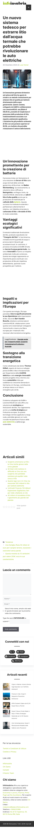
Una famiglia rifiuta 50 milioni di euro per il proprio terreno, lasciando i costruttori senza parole (17, 548)
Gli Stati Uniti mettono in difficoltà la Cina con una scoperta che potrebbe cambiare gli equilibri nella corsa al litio (17, 474)
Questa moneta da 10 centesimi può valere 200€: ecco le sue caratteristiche (16, 556)
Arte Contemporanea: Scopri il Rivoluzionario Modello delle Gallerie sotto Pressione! (20, 725)
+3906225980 (15, 809)
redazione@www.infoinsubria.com (16, 807)
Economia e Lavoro (10, 793)
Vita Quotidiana (15, 795)
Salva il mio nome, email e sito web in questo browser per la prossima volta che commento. (18, 610)
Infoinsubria (7, 763)
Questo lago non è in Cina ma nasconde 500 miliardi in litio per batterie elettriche (19, 483)
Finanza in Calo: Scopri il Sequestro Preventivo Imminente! (19, 696)
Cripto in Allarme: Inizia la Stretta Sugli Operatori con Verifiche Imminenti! (21, 687)
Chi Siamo (6, 767)
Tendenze (9, 542)
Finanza (21, 793)
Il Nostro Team (8, 773)
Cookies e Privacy (9, 752)
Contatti (6, 770)
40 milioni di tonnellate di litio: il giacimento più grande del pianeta (19, 497)
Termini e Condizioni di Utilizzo (14, 748)
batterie (17, 202)
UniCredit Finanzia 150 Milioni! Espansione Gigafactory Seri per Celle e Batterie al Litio (19, 490)
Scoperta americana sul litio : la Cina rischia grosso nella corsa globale (19, 464)
